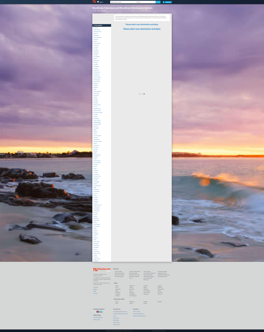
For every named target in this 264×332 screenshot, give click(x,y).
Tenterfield (96, 251)
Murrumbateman (97, 37)
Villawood (96, 260)
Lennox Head (97, 43)
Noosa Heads (161, 289)
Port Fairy (160, 292)
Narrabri (96, 164)
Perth (116, 287)
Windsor (96, 33)
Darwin (131, 287)
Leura (95, 158)
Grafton (96, 180)
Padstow (96, 257)
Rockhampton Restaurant (164, 274)
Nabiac (95, 255)
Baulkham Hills (97, 108)
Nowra (95, 143)
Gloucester (96, 145)
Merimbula (96, 118)
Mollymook (96, 35)
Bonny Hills (96, 93)
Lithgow (96, 199)
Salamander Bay (97, 31)
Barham (95, 183)
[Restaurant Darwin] (100, 2)
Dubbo (95, 153)
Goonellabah (97, 56)
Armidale (96, 102)
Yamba (95, 58)
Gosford (96, 203)
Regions (95, 289)
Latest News (116, 318)
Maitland (96, 126)
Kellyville (96, 39)
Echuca (95, 249)
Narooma (96, 156)
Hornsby (96, 172)
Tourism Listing (118, 271)
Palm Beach (96, 220)
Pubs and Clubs (147, 271)
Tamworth (96, 170)
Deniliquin (96, 233)
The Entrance (97, 76)
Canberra (160, 287)
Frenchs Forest (97, 176)
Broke (95, 195)
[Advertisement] (142, 83)
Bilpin (95, 129)
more (142, 93)
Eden (95, 89)
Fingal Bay (96, 189)
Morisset (96, 27)
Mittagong (96, 66)
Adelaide (160, 285)
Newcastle (96, 95)
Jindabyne (146, 289)
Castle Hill (96, 70)
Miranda (96, 62)
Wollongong (97, 79)
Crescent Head (97, 77)
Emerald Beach (97, 162)
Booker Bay (96, 210)
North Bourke (97, 224)
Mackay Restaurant (148, 274)
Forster (95, 106)
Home (94, 10)
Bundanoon (96, 74)
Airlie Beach (132, 294)
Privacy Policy (116, 324)
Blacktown (96, 218)
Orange (95, 114)
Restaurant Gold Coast (134, 274)
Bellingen (96, 201)
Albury (95, 166)
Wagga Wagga (97, 122)
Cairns (130, 290)
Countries (95, 287)
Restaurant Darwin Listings (158, 330)
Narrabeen (96, 50)
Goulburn (96, 101)
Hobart (145, 287)
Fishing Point (97, 72)
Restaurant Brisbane (119, 274)
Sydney (95, 97)
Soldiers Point (97, 253)
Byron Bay (131, 289)
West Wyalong (97, 124)
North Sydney (97, 160)
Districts (95, 293)
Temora (95, 230)
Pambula (96, 85)
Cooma (95, 193)
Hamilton (96, 197)
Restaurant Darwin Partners (139, 316)
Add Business (168, 2)
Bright (116, 290)
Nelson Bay (96, 60)
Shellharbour (97, 139)
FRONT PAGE (96, 319)
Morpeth (96, 68)
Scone (95, 133)
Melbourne (131, 285)
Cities (98, 10)
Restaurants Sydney (162, 271)
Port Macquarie (97, 135)
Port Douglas (147, 290)
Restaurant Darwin (162, 273)
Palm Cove (160, 294)
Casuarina (96, 45)
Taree (95, 235)
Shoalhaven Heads (98, 112)
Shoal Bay (96, 52)
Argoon (95, 232)
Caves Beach (97, 226)
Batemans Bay (97, 104)
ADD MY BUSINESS (97, 317)
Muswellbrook (97, 155)
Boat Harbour (97, 81)
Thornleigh (96, 181)
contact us (125, 311)
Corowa (96, 212)
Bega (95, 187)
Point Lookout (147, 292)
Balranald (96, 243)
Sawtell (95, 131)
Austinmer (96, 147)
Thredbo (96, 64)
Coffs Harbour (97, 120)
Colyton (96, 214)
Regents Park (97, 259)
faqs (118, 322)
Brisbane (146, 285)
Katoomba (96, 174)
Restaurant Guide (133, 273)
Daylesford (118, 292)
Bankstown (96, 178)
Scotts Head (96, 241)
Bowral (95, 41)
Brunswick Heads (98, 141)
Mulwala (96, 137)
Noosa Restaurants (119, 276)
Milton (95, 222)
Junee (95, 168)
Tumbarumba (97, 207)
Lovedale (96, 47)
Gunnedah (96, 247)
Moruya (96, 237)
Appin (95, 228)
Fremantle (117, 294)
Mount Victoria (97, 110)
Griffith (95, 151)
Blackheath (96, 245)
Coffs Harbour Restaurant (150, 273)
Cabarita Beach (97, 91)
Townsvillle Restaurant (149, 276)
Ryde (95, 239)
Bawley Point (97, 29)
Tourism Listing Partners (134, 271)
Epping (95, 216)
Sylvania (96, 149)
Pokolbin (96, 54)
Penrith (95, 116)
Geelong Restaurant (162, 276)
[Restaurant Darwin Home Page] (163, 2)
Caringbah (96, 128)
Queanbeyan (97, 208)
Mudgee (96, 83)
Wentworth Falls (98, 205)
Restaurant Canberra (119, 273)
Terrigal (96, 49)
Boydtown (103, 10)
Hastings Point (97, 185)
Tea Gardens (97, 191)
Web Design (116, 320)
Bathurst (96, 87)
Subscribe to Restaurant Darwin (120, 313)
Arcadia (95, 99)
